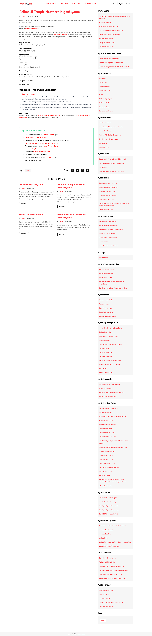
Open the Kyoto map (28, 94)
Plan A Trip (75, 4)
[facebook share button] (72, 170)
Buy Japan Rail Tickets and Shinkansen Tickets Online (41, 143)
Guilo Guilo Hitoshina (31, 214)
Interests (64, 4)
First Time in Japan (91, 4)
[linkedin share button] (82, 170)
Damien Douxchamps (31, 29)
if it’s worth (49, 157)
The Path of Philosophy (60, 35)
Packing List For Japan (37, 149)
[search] (114, 3)
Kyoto (23, 17)
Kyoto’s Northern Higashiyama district (48, 116)
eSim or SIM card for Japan (41, 152)
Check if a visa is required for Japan (36, 138)
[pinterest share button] (87, 170)
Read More (24, 204)
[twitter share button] (77, 170)
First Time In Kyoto (49, 135)
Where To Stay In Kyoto (51, 146)
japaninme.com (81, 634)
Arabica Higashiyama (31, 184)
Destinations (50, 4)
